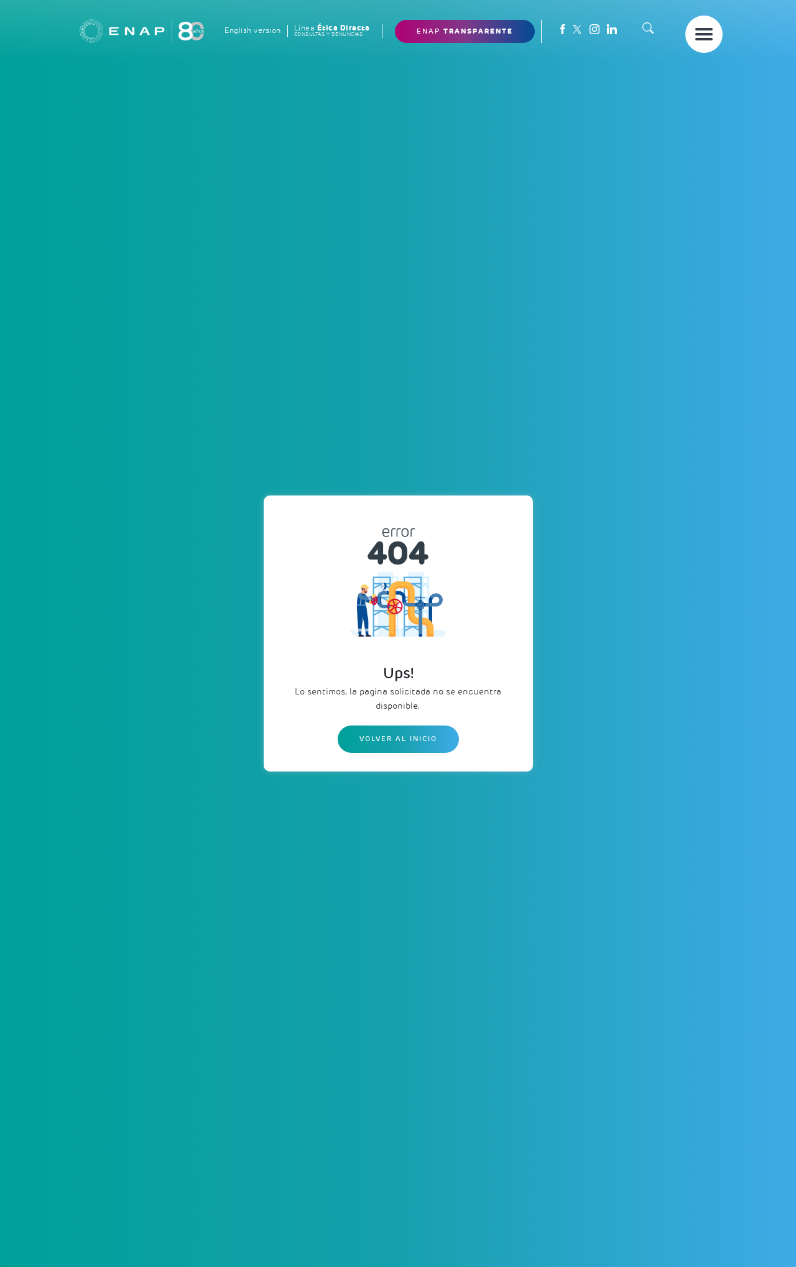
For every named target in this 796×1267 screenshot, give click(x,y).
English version (252, 30)
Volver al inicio (398, 738)
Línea (332, 30)
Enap (465, 31)
